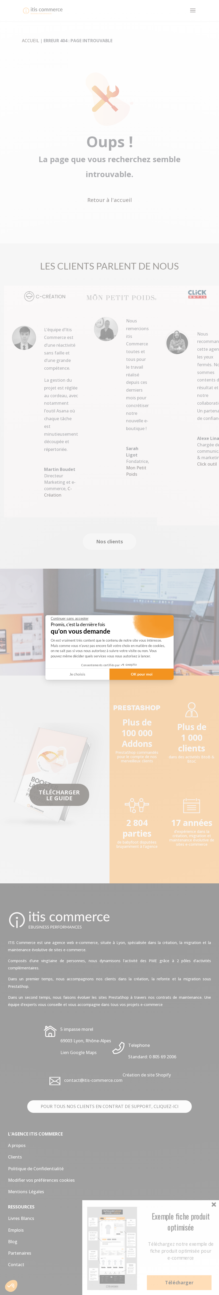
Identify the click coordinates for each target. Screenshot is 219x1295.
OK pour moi (141, 674)
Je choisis (77, 674)
